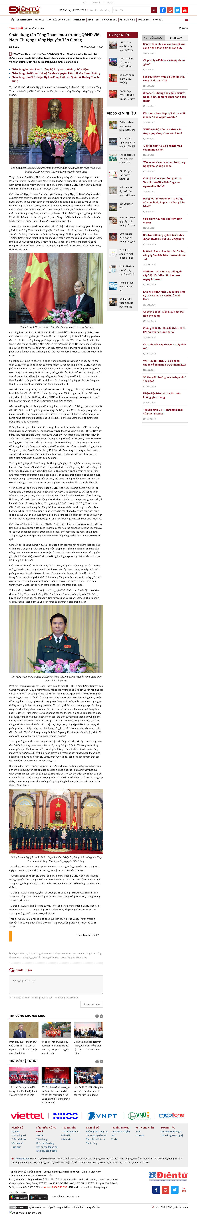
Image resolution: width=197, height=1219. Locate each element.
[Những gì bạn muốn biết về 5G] (122, 288)
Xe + (138, 1131)
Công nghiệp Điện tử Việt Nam (107, 1158)
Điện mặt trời (84, 1158)
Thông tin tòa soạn (178, 1207)
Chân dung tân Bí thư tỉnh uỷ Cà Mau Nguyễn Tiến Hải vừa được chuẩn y (56, 73)
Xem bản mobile (17, 1192)
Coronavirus (115, 1162)
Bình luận (176, 37)
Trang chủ (12, 20)
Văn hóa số (17, 1143)
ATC (85, 2)
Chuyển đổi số (24, 19)
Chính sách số (19, 1139)
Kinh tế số (93, 19)
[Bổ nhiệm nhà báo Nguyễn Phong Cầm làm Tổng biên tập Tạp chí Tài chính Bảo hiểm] (88, 1038)
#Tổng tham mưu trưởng (47, 953)
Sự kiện (40, 28)
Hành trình (66, 1139)
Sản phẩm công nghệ (58, 19)
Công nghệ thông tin (46, 1146)
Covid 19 (103, 1162)
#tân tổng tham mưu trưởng (75, 953)
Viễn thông (41, 1139)
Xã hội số (39, 19)
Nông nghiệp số (45, 1162)
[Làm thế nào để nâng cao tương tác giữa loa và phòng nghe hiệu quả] (122, 239)
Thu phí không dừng (163, 1158)
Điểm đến (66, 1135)
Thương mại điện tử (96, 1135)
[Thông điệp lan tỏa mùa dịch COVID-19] (122, 160)
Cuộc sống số (19, 1135)
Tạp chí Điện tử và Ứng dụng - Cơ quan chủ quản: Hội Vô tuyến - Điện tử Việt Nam (55, 1171)
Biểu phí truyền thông (99, 10)
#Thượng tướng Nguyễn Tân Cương (68, 957)
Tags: (15, 953)
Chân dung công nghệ (172, 1135)
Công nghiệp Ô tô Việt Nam (138, 1158)
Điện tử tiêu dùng (45, 1143)
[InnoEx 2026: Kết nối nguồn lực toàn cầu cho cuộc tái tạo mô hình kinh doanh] (88, 1082)
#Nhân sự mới (25, 953)
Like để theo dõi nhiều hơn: (66, 1196)
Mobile (39, 1135)
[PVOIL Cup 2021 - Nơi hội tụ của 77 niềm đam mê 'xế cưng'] (122, 96)
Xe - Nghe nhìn (127, 19)
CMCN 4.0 (127, 1162)
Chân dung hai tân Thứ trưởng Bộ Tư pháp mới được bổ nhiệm (50, 69)
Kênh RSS (159, 1207)
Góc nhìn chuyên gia (171, 1131)
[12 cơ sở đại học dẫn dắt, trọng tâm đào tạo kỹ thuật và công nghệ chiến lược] (23, 1082)
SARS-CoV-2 (92, 1162)
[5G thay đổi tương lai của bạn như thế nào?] (122, 303)
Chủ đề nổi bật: (22, 1158)
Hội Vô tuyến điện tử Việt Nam (46, 1158)
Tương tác (144, 19)
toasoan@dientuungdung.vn (93, 1187)
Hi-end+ (140, 1135)
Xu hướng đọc (153, 37)
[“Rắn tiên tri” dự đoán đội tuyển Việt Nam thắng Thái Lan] (122, 192)
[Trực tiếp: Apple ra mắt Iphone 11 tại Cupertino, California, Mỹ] (122, 255)
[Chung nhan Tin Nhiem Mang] (25, 1212)
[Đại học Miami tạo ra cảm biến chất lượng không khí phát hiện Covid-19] (122, 127)
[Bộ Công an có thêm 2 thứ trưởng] (122, 80)
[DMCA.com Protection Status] (18, 1207)
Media (114, 1139)
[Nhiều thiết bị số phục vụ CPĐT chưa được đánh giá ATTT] (122, 63)
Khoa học (158, 19)
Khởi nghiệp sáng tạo (97, 1131)
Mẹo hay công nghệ (46, 1150)
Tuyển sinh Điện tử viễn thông (69, 1162)
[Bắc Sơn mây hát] (122, 207)
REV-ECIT (97, 2)
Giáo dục (16, 1146)
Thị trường (91, 1143)
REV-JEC (110, 2)
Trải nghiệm (78, 19)
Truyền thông (109, 19)
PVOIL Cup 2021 (142, 1162)
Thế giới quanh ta (70, 1131)
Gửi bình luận (93, 1004)
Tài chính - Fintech (95, 1139)
